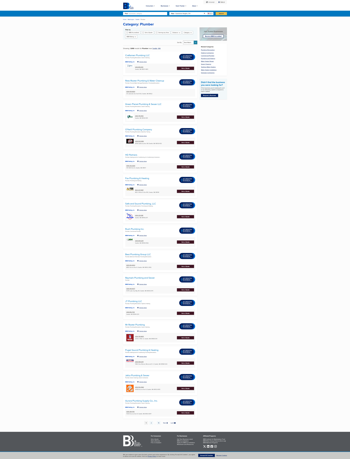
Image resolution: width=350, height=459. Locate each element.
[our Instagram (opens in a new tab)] (215, 447)
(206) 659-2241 (139, 241)
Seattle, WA (156, 48)
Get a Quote (148, 32)
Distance (175, 32)
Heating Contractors (207, 53)
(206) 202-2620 (130, 166)
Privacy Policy (152, 456)
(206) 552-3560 (139, 387)
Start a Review (155, 441)
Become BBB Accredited (213, 36)
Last (172, 423)
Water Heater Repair (207, 61)
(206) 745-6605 (139, 336)
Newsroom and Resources (185, 444)
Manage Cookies (221, 455)
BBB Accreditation (183, 441)
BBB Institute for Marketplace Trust (214, 439)
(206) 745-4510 (139, 116)
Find (126, 13)
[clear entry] (205, 13)
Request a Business (209, 95)
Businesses (164, 6)
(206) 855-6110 (139, 67)
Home (124, 19)
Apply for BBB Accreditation (186, 443)
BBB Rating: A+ (130, 87)
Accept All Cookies (206, 455)
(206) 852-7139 (130, 312)
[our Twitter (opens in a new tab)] (204, 447)
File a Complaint (156, 443)
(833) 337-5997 (139, 190)
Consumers (149, 6)
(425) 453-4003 (130, 265)
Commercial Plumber (207, 56)
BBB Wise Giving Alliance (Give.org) (214, 441)
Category (187, 32)
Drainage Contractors (207, 73)
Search (221, 13)
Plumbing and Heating (208, 58)
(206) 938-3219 (139, 362)
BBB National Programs (210, 443)
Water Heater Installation (209, 70)
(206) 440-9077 (130, 289)
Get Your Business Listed (185, 439)
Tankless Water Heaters (208, 67)
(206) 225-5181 (139, 215)
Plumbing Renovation (208, 50)
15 (159, 423)
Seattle (137, 19)
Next (164, 423)
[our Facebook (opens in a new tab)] (211, 447)
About (194, 6)
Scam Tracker (180, 6)
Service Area (143, 62)
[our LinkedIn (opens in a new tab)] (208, 447)
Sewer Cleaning (206, 64)
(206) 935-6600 (130, 91)
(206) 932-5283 (139, 141)
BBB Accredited (134, 32)
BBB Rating (130, 37)
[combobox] (148, 13)
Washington (131, 19)
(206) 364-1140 (130, 411)
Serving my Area (163, 32)
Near (172, 13)
